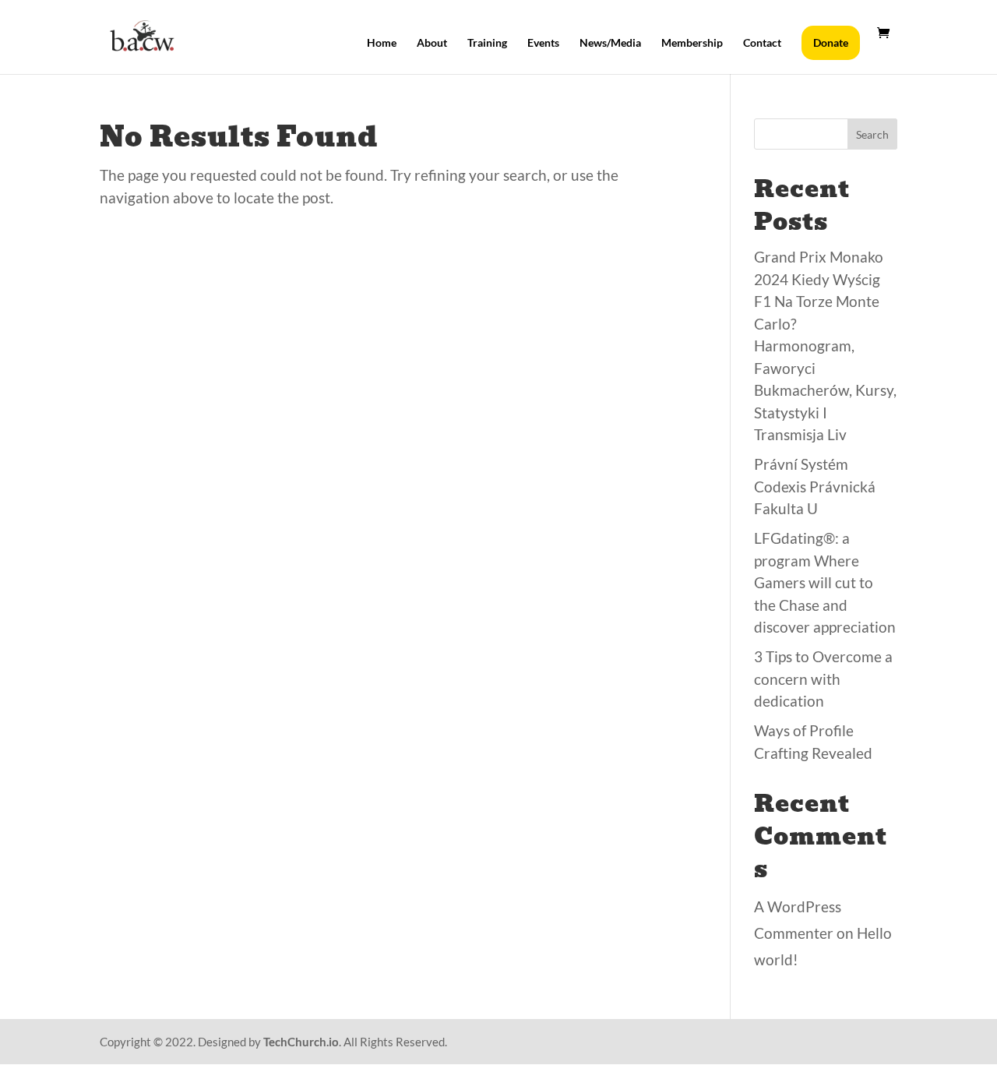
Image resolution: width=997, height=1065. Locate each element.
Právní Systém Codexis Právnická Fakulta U (814, 486)
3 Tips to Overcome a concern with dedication (823, 678)
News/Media (610, 43)
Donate (830, 42)
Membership (692, 43)
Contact (762, 43)
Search (872, 134)
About (432, 43)
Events (543, 43)
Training (487, 43)
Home (381, 43)
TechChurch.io (301, 1042)
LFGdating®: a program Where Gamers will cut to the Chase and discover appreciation (825, 582)
